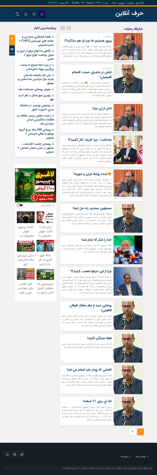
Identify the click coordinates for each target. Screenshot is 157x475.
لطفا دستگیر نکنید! (99, 338)
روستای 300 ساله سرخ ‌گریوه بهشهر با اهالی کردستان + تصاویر (36, 134)
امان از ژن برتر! (102, 108)
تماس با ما (141, 456)
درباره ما (124, 456)
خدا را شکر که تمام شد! (97, 239)
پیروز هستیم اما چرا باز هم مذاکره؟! (88, 40)
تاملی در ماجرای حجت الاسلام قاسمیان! (92, 75)
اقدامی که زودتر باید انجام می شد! (89, 369)
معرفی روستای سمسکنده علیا (35, 89)
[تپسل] (17, 170)
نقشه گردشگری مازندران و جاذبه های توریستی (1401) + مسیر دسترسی (36, 41)
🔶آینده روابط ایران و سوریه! (93, 174)
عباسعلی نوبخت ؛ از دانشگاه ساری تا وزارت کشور (37, 107)
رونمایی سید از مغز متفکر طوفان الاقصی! (91, 308)
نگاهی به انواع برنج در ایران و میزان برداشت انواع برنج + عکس (35, 55)
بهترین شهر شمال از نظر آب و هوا (36, 97)
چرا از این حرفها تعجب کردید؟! (91, 271)
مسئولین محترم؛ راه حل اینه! (92, 208)
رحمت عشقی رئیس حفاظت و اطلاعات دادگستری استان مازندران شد (35, 120)
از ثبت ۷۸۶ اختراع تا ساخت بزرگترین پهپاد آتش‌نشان (37, 67)
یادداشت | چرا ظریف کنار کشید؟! (90, 139)
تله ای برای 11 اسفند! (97, 401)
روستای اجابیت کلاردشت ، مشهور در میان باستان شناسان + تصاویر (35, 148)
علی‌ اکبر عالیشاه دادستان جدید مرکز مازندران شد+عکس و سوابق (36, 79)
